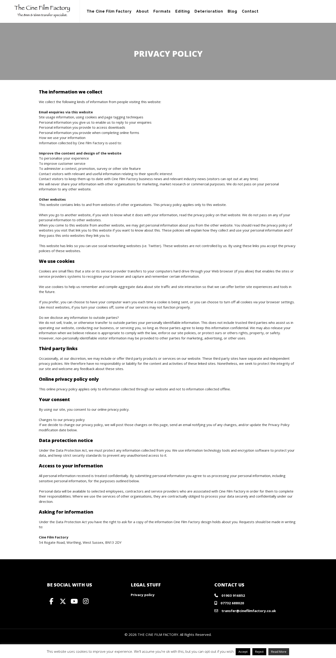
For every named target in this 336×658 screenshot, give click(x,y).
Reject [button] (259, 652)
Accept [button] (243, 652)
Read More (278, 652)
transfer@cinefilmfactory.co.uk (248, 610)
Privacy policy (143, 594)
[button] (51, 601)
